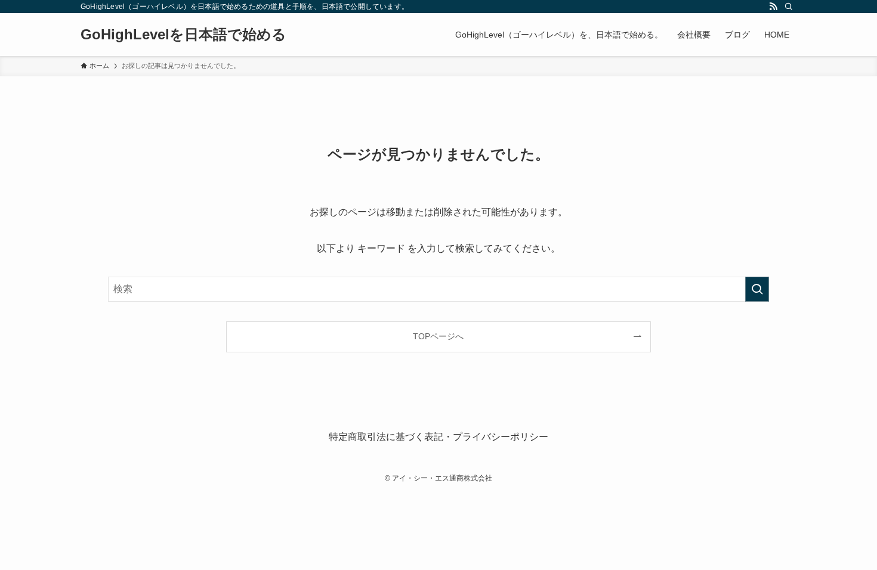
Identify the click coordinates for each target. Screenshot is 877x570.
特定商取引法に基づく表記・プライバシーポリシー (438, 437)
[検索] (788, 6)
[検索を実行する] (757, 289)
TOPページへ (438, 336)
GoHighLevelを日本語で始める (183, 34)
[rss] (773, 6)
